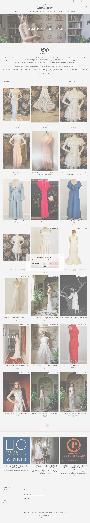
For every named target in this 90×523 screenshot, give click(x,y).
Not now (45, 266)
